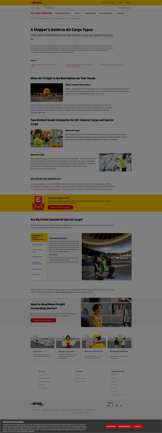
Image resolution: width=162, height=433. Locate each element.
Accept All (137, 426)
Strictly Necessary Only (124, 426)
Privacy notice (24, 431)
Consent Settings (110, 426)
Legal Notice (31, 431)
